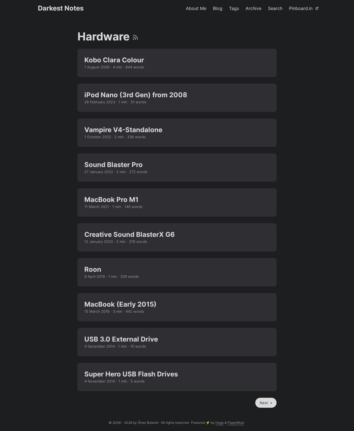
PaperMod (236, 422)
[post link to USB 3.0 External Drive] (177, 342)
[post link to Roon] (177, 272)
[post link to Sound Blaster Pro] (177, 167)
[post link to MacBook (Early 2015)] (177, 307)
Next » (266, 403)
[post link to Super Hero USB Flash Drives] (177, 377)
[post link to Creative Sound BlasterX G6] (177, 237)
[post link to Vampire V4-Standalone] (177, 133)
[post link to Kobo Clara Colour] (177, 63)
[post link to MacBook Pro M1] (177, 202)
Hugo (219, 422)
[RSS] (135, 36)
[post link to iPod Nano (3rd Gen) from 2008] (177, 98)
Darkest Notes (61, 8)
